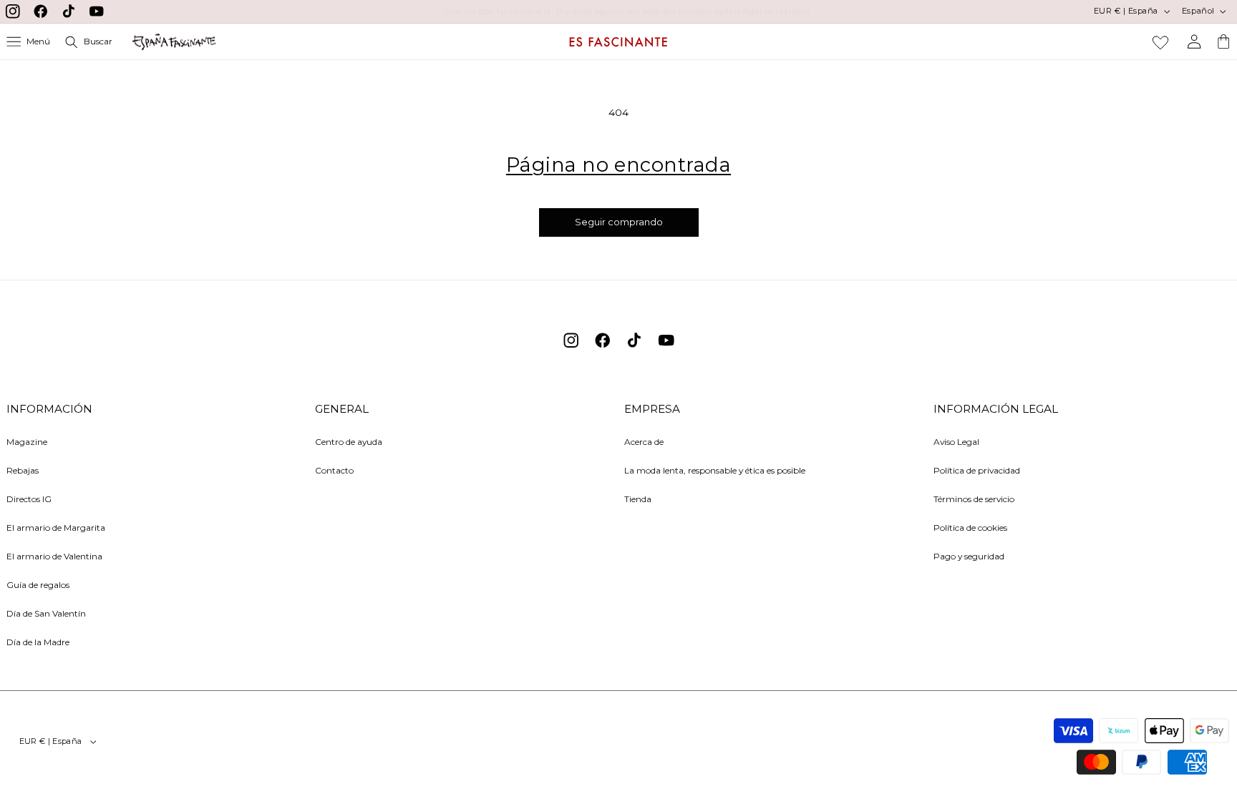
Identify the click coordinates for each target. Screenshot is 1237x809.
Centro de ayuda (348, 441)
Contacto (334, 470)
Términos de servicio (973, 499)
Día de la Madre (37, 642)
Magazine (26, 441)
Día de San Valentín (46, 613)
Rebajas (22, 470)
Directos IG (29, 499)
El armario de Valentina (54, 556)
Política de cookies (970, 527)
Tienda (637, 499)
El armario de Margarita (55, 527)
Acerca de (644, 441)
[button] (28, 42)
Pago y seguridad (968, 556)
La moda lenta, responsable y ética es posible (714, 470)
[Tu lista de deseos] (1160, 42)
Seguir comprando (619, 222)
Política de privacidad (976, 470)
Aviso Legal (956, 441)
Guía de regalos (37, 584)
